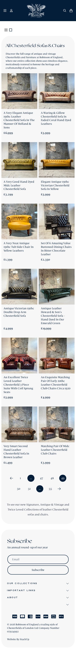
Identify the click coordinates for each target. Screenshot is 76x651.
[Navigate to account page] (11, 10)
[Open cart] (71, 10)
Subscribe (38, 570)
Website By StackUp (18, 639)
